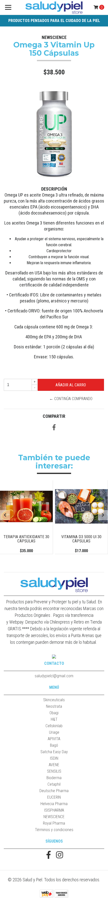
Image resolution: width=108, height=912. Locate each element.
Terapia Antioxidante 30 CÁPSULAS (26, 539)
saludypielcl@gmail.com (54, 676)
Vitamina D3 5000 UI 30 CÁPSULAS (81, 539)
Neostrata (54, 706)
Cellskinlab (54, 725)
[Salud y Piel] (54, 7)
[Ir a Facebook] (48, 855)
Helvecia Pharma (54, 803)
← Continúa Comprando (70, 398)
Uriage (54, 732)
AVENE (54, 764)
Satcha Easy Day (54, 751)
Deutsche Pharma (54, 790)
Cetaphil (54, 784)
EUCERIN (54, 797)
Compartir (54, 416)
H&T (54, 719)
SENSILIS (54, 771)
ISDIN (54, 758)
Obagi (54, 712)
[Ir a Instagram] (60, 855)
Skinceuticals (54, 699)
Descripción (54, 189)
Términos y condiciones (54, 829)
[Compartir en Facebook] (54, 428)
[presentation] (5, 515)
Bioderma (54, 777)
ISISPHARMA (54, 810)
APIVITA (54, 738)
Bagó (54, 745)
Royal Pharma (54, 823)
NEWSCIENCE (54, 816)
